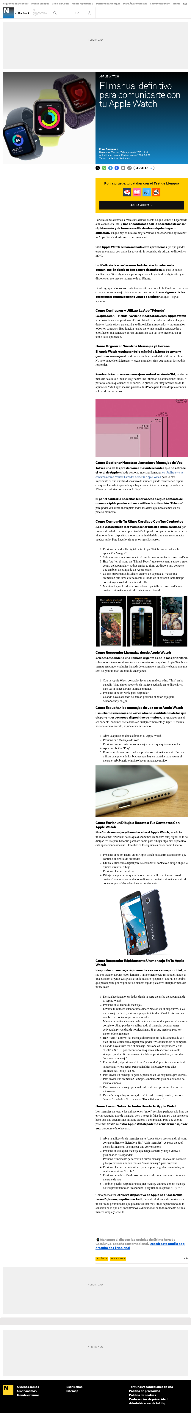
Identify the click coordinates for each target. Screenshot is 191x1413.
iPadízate (102, 1259)
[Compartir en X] (98, 168)
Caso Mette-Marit (160, 4)
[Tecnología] (8, 12)
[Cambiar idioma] (78, 12)
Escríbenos (74, 1387)
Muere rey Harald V (82, 4)
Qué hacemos (27, 1391)
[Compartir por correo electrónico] (123, 168)
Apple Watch (118, 1259)
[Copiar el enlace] (129, 168)
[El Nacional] (8, 1390)
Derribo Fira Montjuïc (108, 4)
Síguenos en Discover (15, 4)
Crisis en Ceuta (60, 4)
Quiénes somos (28, 1387)
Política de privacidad (144, 1391)
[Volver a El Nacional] (39, 12)
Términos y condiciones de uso (151, 1387)
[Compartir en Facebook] (117, 168)
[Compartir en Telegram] (110, 168)
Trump (176, 4)
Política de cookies (142, 1395)
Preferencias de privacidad (148, 1399)
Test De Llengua (40, 4)
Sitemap (72, 1391)
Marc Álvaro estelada (135, 4)
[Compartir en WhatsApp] (104, 168)
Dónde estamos (28, 1395)
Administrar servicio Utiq (147, 1403)
